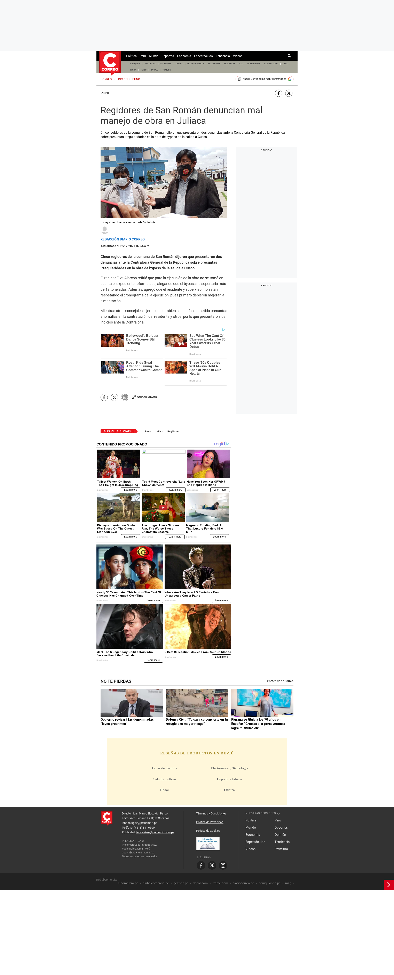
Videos (238, 56)
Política (131, 56)
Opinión (280, 835)
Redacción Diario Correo (123, 239)
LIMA (285, 64)
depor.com (200, 883)
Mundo (153, 56)
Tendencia (223, 56)
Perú (143, 56)
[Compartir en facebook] (278, 93)
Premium (281, 849)
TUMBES (166, 70)
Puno (105, 93)
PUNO (144, 70)
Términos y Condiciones (211, 813)
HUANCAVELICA (195, 64)
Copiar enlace (147, 396)
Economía (184, 56)
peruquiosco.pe (270, 883)
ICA (241, 64)
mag (288, 883)
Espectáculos (203, 56)
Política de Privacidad (209, 822)
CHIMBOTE (166, 64)
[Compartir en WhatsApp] (124, 397)
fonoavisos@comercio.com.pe (155, 832)
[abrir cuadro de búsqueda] (289, 56)
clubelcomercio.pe (156, 883)
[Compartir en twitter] (288, 93)
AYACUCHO (150, 64)
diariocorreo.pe (243, 883)
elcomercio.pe (128, 883)
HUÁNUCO (229, 64)
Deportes (167, 56)
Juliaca (159, 431)
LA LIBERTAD (253, 64)
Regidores (173, 431)
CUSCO (179, 64)
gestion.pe (181, 883)
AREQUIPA (135, 64)
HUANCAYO (214, 64)
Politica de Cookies (208, 830)
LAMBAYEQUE (271, 64)
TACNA (154, 70)
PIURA (133, 70)
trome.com (220, 883)
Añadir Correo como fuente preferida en (264, 78)
